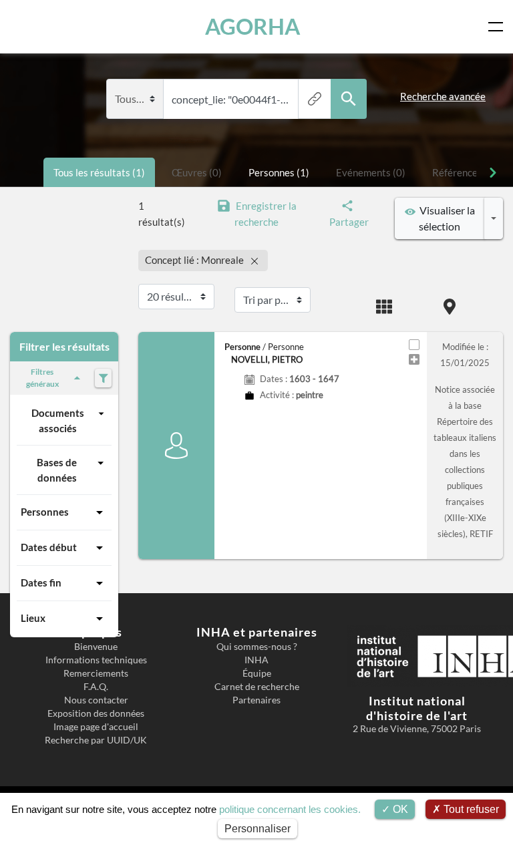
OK (399, 809)
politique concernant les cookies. (290, 809)
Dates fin (41, 582)
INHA (256, 660)
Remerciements (95, 673)
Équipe (256, 673)
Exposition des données (95, 713)
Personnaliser (257, 828)
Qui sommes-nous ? (256, 646)
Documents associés (57, 420)
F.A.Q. (95, 686)
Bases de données (57, 470)
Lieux (33, 618)
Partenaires (256, 700)
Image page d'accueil (95, 726)
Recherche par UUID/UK (96, 740)
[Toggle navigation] (498, 26)
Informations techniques (96, 660)
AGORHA (252, 26)
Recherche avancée (443, 96)
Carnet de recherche (256, 686)
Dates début (49, 547)
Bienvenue (96, 646)
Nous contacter (96, 700)
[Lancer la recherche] (349, 99)
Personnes (45, 512)
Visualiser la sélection (445, 218)
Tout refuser (470, 809)
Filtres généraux (42, 378)
